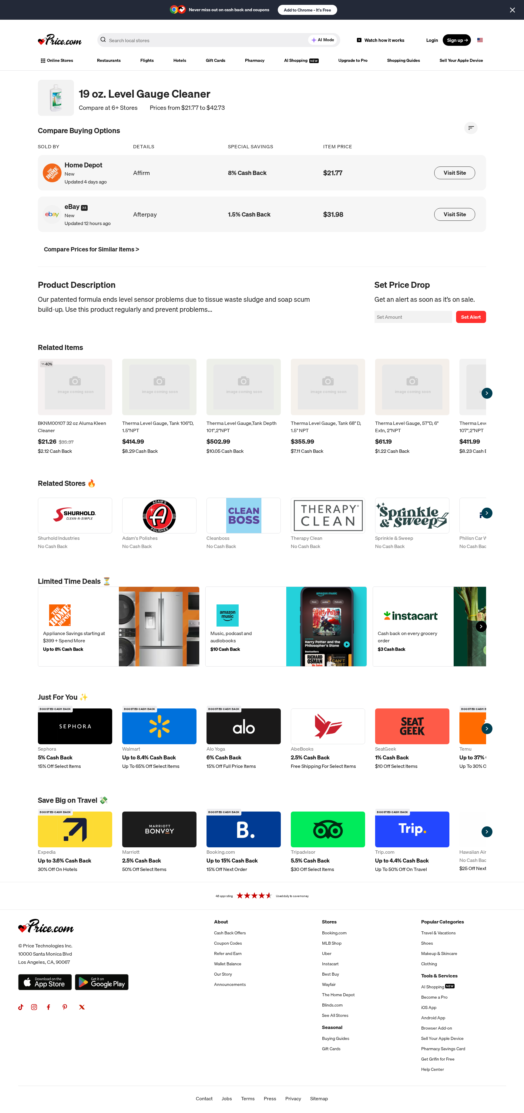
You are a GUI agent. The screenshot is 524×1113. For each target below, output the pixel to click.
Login (432, 40)
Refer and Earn (228, 953)
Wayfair (329, 984)
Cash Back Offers (230, 933)
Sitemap (319, 1098)
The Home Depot (338, 994)
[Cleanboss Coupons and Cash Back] (244, 524)
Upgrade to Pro (353, 60)
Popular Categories (442, 921)
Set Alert (471, 317)
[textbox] (480, 40)
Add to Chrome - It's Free (307, 10)
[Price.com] (46, 939)
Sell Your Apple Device (461, 60)
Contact (204, 1098)
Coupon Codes (228, 943)
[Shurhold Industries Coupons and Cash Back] (75, 524)
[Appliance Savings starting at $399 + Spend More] (118, 626)
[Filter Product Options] (471, 128)
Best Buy (330, 974)
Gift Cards (215, 60)
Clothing (429, 963)
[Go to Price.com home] (60, 40)
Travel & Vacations (438, 933)
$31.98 (333, 214)
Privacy (293, 1098)
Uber (326, 953)
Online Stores (60, 60)
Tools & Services (439, 975)
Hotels (179, 60)
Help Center (432, 1069)
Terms (248, 1098)
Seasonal (332, 1027)
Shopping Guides (403, 60)
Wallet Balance (227, 963)
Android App (433, 1017)
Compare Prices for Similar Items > (91, 249)
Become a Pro (434, 997)
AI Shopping (296, 60)
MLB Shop (331, 943)
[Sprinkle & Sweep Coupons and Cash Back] (412, 524)
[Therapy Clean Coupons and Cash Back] (328, 524)
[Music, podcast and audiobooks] (286, 626)
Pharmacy (254, 60)
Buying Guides (335, 1038)
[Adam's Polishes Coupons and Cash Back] (159, 524)
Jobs (227, 1098)
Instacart (330, 963)
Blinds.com (332, 1005)
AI (326, 39)
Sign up (455, 40)
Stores (329, 921)
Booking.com (334, 933)
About (221, 921)
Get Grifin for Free (438, 1059)
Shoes (427, 943)
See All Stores (335, 1015)
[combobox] (219, 40)
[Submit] (103, 41)
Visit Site (455, 172)
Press (270, 1098)
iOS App (428, 1007)
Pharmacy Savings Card (443, 1048)
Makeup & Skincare (439, 953)
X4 (84, 207)
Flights (147, 60)
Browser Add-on (436, 1028)
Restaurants (109, 60)
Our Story (223, 974)
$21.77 (332, 172)
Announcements (230, 984)
